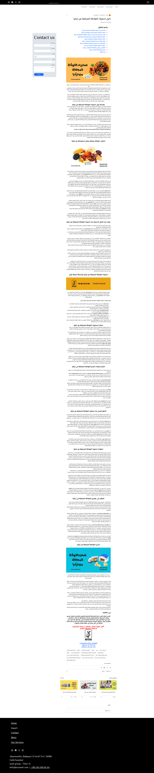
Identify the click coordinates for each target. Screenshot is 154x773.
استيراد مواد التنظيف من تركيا (69, 692)
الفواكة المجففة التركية (86, 650)
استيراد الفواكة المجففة (71, 660)
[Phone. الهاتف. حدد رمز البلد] (36, 56)
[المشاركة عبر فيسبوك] (110, 667)
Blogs (13, 737)
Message (53, 65)
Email (53, 59)
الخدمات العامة (84, 7)
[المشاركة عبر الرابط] (101, 667)
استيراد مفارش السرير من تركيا (108, 692)
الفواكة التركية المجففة (71, 650)
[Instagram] (9, 2)
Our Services (17, 742)
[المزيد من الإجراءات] (67, 15)
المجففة (78, 650)
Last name (53, 48)
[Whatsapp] (19, 2)
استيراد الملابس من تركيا (90, 692)
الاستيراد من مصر (92, 7)
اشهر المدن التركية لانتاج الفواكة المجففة (89, 653)
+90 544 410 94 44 (40, 767)
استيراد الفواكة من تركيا (75, 653)
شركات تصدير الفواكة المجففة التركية (87, 655)
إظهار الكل (62, 678)
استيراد (93, 650)
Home (14, 723)
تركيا (97, 650)
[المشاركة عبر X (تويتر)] (107, 667)
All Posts (116, 7)
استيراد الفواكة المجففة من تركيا (101, 655)
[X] (16, 2)
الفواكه (68, 653)
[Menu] (148, 2)
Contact (15, 733)
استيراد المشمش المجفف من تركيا (73, 655)
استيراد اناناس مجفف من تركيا (87, 658)
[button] (88, 27)
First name (53, 43)
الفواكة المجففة (100, 653)
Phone (53, 54)
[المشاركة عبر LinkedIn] (104, 667)
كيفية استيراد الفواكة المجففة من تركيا (73, 658)
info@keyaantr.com (19, 767)
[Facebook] (12, 2)
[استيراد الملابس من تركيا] (88, 685)
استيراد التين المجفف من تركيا (100, 658)
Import (14, 728)
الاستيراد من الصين (109, 7)
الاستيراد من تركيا (101, 7)
